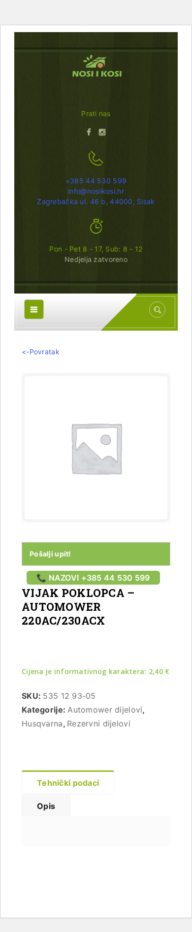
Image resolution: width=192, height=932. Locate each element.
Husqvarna (42, 723)
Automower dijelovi (104, 710)
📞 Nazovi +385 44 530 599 (93, 578)
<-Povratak (41, 351)
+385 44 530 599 (96, 180)
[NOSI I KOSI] (96, 67)
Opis (46, 806)
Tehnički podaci (68, 783)
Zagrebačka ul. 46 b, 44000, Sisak (96, 201)
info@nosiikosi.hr (96, 191)
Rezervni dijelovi (98, 723)
